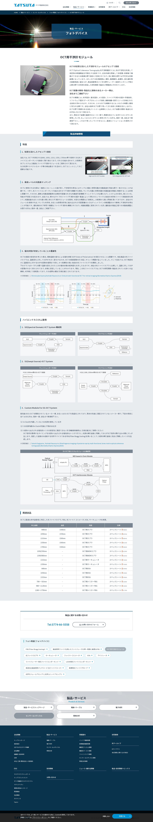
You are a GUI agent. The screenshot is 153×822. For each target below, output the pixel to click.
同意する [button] (122, 816)
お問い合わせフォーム (90, 624)
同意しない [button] (106, 816)
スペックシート (118, 529)
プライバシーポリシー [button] (40, 817)
